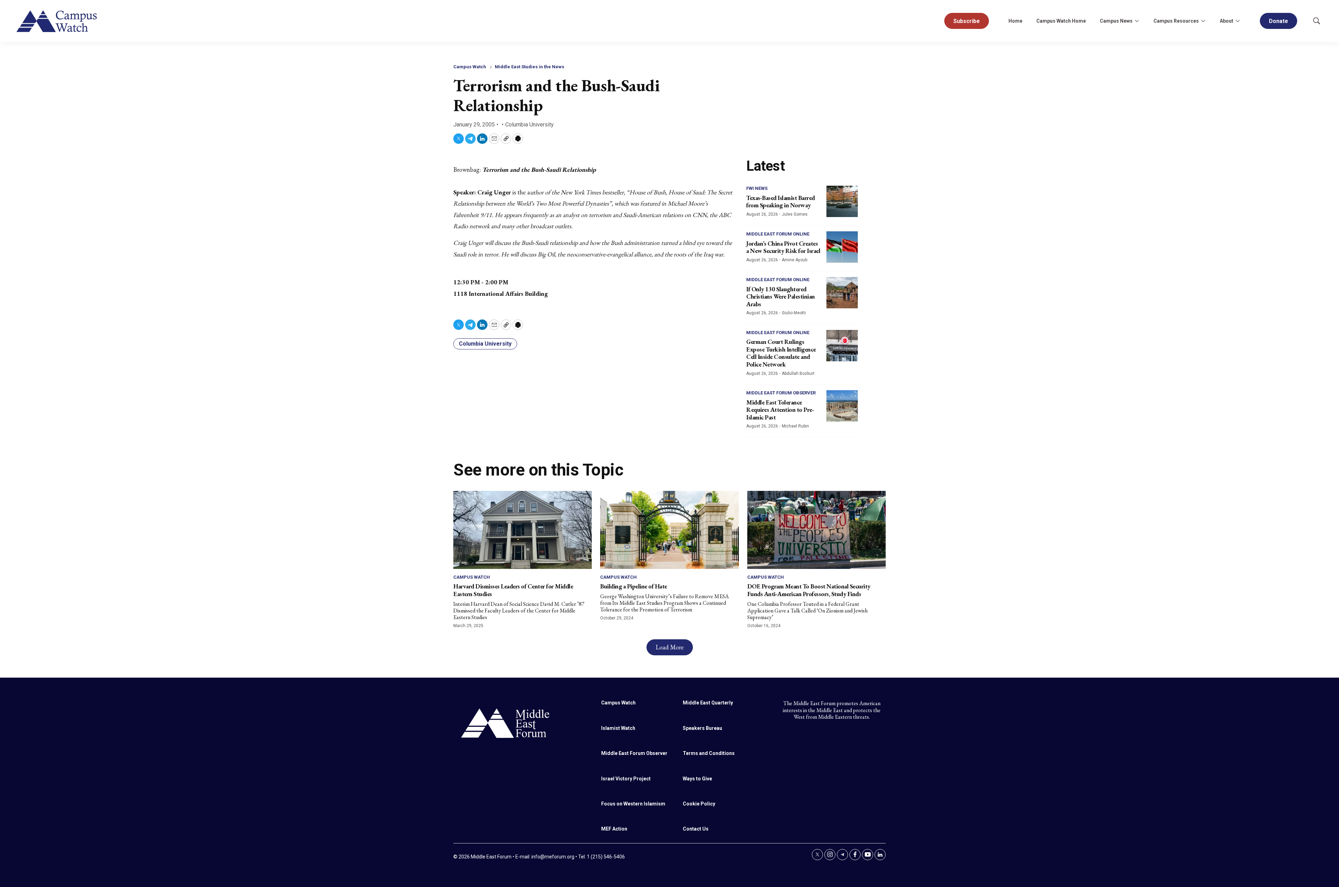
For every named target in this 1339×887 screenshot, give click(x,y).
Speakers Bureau (702, 728)
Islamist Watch (618, 728)
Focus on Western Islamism (633, 804)
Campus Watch (469, 66)
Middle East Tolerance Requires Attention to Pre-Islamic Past (780, 409)
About (1226, 21)
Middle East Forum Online (777, 234)
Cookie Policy (699, 804)
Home (1015, 21)
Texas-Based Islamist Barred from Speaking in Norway (780, 201)
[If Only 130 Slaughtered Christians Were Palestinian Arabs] (842, 292)
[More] (1137, 21)
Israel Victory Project (626, 778)
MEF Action (614, 829)
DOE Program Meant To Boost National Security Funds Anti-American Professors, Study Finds (808, 590)
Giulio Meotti (794, 312)
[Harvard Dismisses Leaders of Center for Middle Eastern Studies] (522, 530)
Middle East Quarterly (708, 702)
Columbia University (485, 343)
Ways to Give (697, 778)
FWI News (756, 188)
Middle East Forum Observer (781, 392)
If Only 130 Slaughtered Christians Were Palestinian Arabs (780, 296)
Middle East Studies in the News (529, 66)
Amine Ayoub (794, 259)
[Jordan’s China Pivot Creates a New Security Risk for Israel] (842, 247)
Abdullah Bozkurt (798, 373)
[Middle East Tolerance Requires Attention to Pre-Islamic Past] (842, 406)
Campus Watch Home (1061, 21)
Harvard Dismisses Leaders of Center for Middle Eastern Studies (513, 590)
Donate (1278, 21)
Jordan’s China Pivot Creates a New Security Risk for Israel (783, 247)
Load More (670, 647)
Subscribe (966, 21)
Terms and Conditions (709, 753)
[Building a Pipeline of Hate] (669, 530)
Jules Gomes (795, 214)
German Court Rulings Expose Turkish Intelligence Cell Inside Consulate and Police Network (781, 353)
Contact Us (696, 829)
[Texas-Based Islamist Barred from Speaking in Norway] (842, 201)
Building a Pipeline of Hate (633, 586)
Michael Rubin (795, 426)
